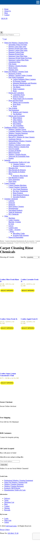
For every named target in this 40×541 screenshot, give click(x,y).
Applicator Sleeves (15, 139)
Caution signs (13, 228)
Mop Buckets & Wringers (17, 170)
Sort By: (24, 257)
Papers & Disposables (16, 237)
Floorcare (12, 203)
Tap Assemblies (18, 125)
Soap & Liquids (14, 149)
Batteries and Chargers (20, 112)
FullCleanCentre (11, 526)
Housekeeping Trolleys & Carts (19, 162)
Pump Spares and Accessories (23, 98)
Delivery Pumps (18, 97)
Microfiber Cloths (19, 233)
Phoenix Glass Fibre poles (17, 46)
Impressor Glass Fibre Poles (18, 56)
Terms (6, 500)
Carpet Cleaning (9, 183)
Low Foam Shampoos (20, 189)
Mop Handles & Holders (17, 172)
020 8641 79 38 (13, 533)
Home (6, 9)
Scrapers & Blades (15, 150)
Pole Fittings (17, 124)
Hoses (15, 106)
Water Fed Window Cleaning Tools (16, 71)
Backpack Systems (15, 73)
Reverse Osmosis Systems (21, 85)
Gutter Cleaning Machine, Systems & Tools (15, 222)
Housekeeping (13, 208)
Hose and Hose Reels (16, 100)
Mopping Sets (13, 168)
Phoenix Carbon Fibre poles (18, 50)
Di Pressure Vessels (19, 81)
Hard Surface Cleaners (16, 206)
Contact (6, 15)
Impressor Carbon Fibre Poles (19, 60)
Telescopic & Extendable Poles (19, 156)
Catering (11, 201)
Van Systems (13, 108)
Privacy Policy (5, 530)
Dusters (11, 158)
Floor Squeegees (14, 179)
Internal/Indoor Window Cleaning (20, 141)
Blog (6, 504)
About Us (7, 11)
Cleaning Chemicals (11, 199)
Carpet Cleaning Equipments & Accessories (19, 241)
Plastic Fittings (18, 122)
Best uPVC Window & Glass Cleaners (22, 137)
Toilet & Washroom (15, 212)
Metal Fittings (17, 118)
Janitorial (7, 160)
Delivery (7, 498)
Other (6, 216)
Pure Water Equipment (16, 77)
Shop (6, 13)
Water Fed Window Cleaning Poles (16, 43)
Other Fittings (17, 120)
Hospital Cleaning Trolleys (22, 166)
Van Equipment (14, 110)
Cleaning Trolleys (19, 164)
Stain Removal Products (21, 195)
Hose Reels (16, 104)
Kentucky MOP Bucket (12, 488)
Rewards (7, 510)
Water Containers (18, 89)
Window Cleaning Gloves (17, 129)
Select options (7, 290)
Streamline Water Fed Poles (18, 45)
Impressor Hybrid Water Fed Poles (20, 58)
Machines (12, 218)
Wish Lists (7, 520)
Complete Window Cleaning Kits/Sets (21, 131)
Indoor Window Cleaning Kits (19, 147)
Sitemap (7, 508)
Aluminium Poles (14, 62)
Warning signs (13, 70)
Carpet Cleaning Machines (17, 185)
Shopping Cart (9, 502)
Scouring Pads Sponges (21, 235)
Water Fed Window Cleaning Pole (15, 482)
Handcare (12, 204)
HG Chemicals (14, 214)
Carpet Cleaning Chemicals (18, 187)
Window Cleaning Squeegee (18, 133)
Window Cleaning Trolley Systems (20, 75)
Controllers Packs (19, 95)
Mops (10, 174)
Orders (6, 522)
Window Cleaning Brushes (18, 66)
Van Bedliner (17, 114)
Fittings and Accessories (21, 102)
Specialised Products (15, 210)
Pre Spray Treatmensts (20, 191)
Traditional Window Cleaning (14, 127)
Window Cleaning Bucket (17, 154)
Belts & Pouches (14, 152)
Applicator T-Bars (15, 143)
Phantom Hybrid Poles (16, 54)
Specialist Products (19, 197)
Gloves (11, 226)
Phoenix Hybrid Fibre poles (18, 48)
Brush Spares (13, 68)
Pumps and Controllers (16, 93)
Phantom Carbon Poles (16, 52)
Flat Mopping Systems (16, 177)
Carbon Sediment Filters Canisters (24, 79)
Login (6, 518)
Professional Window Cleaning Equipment (18, 480)
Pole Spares (12, 64)
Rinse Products (18, 193)
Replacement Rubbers (16, 135)
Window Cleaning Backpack (14, 486)
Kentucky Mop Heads (20, 176)
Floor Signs (12, 181)
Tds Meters (16, 87)
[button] (37, 2)
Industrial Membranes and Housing (24, 83)
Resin (15, 91)
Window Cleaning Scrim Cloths (19, 145)
